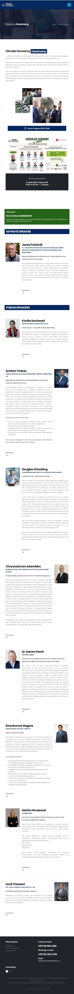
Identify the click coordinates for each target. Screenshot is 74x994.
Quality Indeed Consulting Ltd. (50, 978)
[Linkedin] (23, 292)
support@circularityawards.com (49, 961)
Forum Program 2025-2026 (38, 128)
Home (54, 24)
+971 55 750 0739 (47, 954)
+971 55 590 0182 (47, 946)
